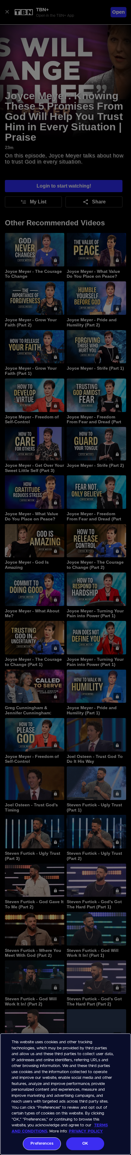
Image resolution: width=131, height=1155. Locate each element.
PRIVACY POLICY (86, 1131)
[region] (65, 1094)
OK (85, 1144)
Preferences (41, 1144)
